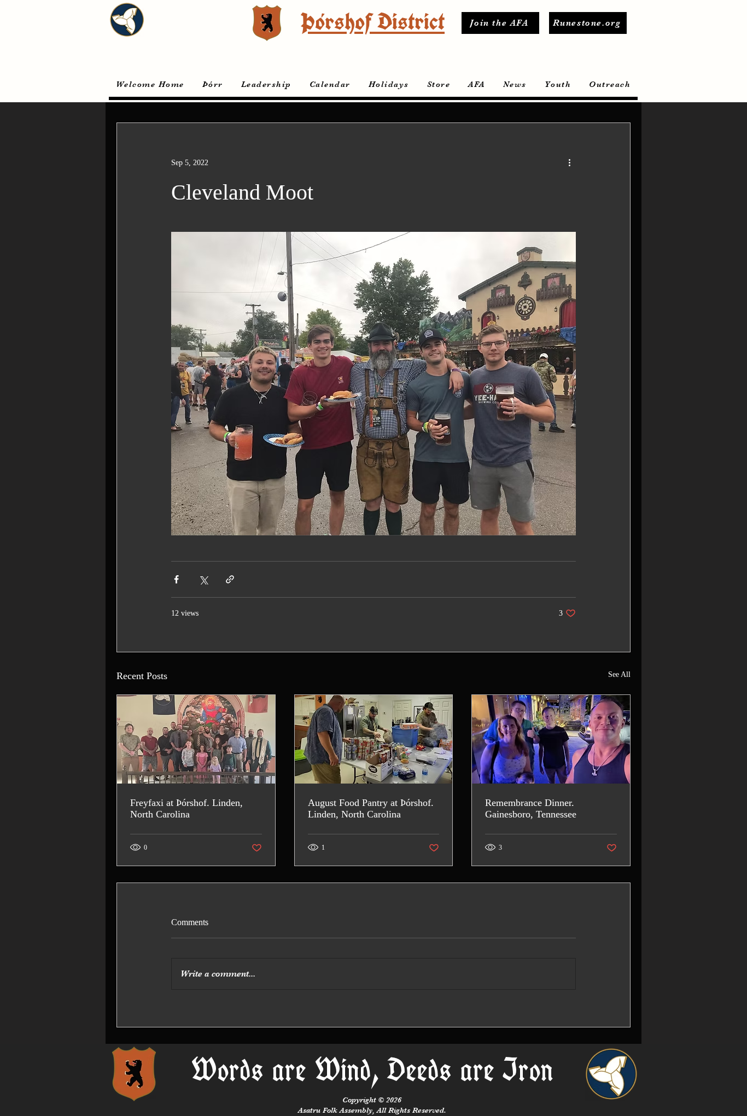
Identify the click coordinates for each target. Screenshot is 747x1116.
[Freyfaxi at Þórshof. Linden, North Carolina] (196, 739)
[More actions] (569, 162)
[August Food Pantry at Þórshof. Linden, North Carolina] (374, 739)
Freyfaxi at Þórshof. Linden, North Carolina (186, 808)
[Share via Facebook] (176, 579)
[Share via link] (230, 579)
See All (619, 674)
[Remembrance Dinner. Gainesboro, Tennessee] (551, 739)
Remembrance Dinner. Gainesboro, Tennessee (530, 808)
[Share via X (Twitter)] (203, 579)
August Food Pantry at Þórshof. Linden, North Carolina (371, 808)
